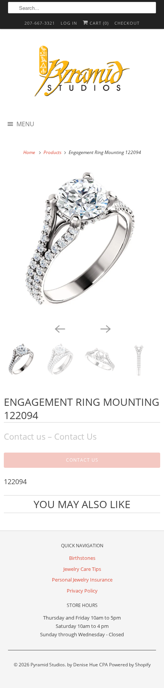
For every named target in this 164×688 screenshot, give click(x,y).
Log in (69, 23)
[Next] (104, 328)
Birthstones (82, 558)
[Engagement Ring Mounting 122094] (82, 244)
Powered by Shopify (130, 664)
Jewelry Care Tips (82, 569)
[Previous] (59, 328)
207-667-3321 (39, 23)
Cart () (98, 23)
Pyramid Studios (48, 664)
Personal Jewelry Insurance (82, 579)
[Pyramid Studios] (82, 73)
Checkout (127, 23)
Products (53, 152)
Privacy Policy (82, 590)
